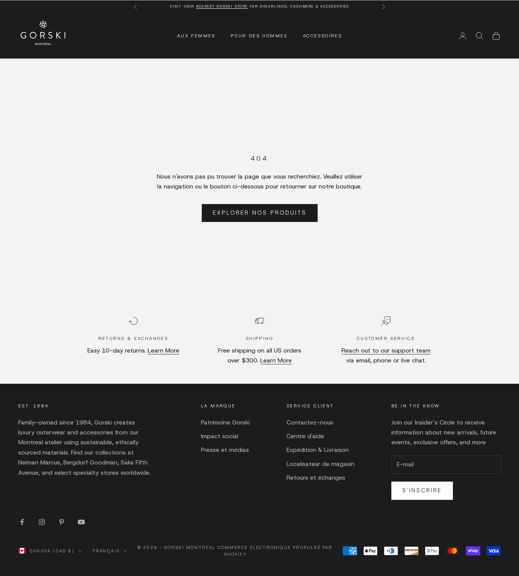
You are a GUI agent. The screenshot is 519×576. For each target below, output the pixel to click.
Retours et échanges (315, 478)
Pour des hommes (259, 36)
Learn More (163, 350)
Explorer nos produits (260, 213)
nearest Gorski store (222, 6)
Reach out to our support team (386, 350)
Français (106, 551)
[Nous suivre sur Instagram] (42, 522)
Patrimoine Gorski (225, 422)
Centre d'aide (305, 436)
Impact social (219, 436)
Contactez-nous (309, 422)
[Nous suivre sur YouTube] (81, 522)
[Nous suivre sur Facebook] (22, 522)
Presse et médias (225, 450)
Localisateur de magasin (320, 464)
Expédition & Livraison (317, 450)
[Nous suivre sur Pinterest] (61, 522)
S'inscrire (422, 490)
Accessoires (322, 36)
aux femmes (196, 36)
